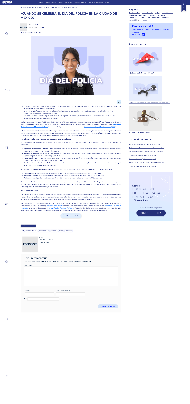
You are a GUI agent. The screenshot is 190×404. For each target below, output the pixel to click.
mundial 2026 (133, 20)
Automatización (147, 13)
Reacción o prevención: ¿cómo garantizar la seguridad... (146, 152)
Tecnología (91, 3)
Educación (99, 3)
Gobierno (60, 3)
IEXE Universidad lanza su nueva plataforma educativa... (146, 148)
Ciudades (152, 15)
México (61, 230)
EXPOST (41, 27)
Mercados (161, 15)
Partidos (144, 20)
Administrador (134, 13)
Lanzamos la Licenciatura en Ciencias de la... (143, 166)
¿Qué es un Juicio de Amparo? (140, 133)
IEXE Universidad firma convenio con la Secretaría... (145, 144)
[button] (65, 216)
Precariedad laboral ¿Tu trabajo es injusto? (142, 159)
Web (25, 299)
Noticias (41, 3)
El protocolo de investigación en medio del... (143, 155)
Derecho (107, 3)
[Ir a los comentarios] (76, 216)
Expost (34, 25)
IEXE (23, 230)
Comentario (28, 265)
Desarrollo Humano (80, 3)
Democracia (133, 18)
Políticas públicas (31, 230)
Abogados (165, 18)
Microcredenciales (44, 230)
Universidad (68, 230)
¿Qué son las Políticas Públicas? (141, 73)
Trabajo (142, 18)
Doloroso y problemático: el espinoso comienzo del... (149, 103)
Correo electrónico (63, 291)
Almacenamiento (154, 18)
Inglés (157, 13)
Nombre (28, 291)
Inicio (22, 7)
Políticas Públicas (50, 3)
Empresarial (68, 3)
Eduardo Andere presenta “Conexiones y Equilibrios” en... (147, 163)
